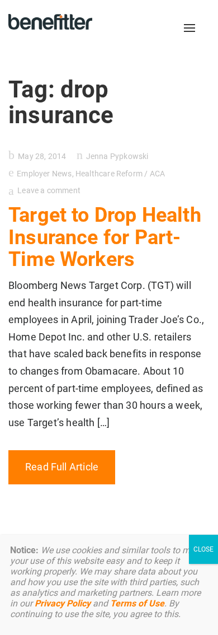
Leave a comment (48, 190)
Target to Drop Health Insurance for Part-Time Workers (104, 237)
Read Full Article (61, 467)
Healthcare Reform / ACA (120, 173)
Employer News (44, 173)
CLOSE (203, 549)
